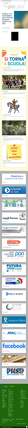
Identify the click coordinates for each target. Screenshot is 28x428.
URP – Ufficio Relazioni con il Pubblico (22, 406)
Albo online (3, 398)
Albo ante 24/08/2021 (3, 400)
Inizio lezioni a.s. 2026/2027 (7, 67)
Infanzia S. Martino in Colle (10, 402)
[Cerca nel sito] (24, 2)
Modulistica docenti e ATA (4, 397)
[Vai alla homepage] (4, 3)
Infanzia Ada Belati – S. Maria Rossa (10, 392)
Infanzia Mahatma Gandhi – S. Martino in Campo (10, 394)
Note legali (11, 420)
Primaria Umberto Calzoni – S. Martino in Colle (10, 411)
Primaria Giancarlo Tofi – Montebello (10, 404)
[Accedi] (25, 0)
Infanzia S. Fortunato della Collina (10, 400)
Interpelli (3, 401)
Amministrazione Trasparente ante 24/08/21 (4, 406)
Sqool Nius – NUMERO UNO (7, 114)
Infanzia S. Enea (10, 398)
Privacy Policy (13, 419)
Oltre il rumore (5, 136)
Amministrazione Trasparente (4, 404)
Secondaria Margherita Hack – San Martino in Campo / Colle (10, 414)
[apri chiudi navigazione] (2, 2)
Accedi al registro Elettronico (4, 392)
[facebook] (5, 422)
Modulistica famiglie (4, 394)
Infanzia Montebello (10, 396)
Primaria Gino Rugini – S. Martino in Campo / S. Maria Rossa (10, 407)
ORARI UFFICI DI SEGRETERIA (7, 161)
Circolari (3, 393)
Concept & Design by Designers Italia (21, 423)
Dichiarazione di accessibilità (19, 419)
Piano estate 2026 (5, 91)
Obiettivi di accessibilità (5, 420)
